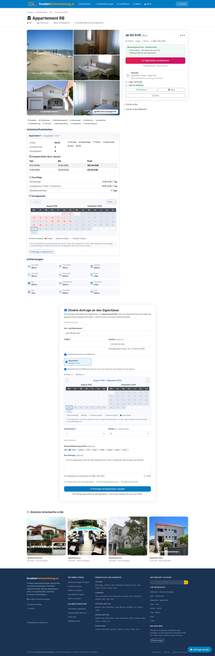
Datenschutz (156, 652)
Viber (172, 90)
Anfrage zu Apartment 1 (42, 252)
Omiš (131, 618)
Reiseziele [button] (86, 4)
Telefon (115, 339)
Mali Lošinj (117, 596)
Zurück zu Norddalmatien (136, 109)
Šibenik (122, 607)
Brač (107, 618)
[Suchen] (186, 582)
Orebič (126, 629)
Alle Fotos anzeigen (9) (106, 112)
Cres (97, 596)
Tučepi (103, 621)
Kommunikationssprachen (79, 446)
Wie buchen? (158, 640)
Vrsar (115, 588)
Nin (51, 12)
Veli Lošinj (110, 599)
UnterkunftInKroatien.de (77, 613)
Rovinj (104, 588)
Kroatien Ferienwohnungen (39, 599)
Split (143, 618)
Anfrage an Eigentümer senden (109, 489)
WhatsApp (142, 90)
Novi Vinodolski (135, 596)
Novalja (125, 596)
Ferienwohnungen (106, 4)
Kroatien (30, 12)
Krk (110, 596)
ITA (88, 450)
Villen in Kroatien (74, 599)
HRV (117, 450)
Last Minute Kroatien (76, 594)
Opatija (98, 599)
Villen (149, 4)
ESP (95, 450)
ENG (81, 450)
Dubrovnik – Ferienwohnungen (162, 592)
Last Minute (124, 4)
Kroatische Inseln (74, 586)
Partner (32, 608)
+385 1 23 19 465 (135, 82)
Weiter (110, 202)
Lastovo (120, 629)
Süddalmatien (102, 615)
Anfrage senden (201, 649)
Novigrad (126, 585)
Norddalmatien (41, 12)
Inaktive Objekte (35, 604)
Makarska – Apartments (159, 600)
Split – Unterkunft (156, 596)
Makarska (124, 618)
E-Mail (67, 339)
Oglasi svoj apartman (180, 652)
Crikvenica (104, 596)
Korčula (113, 629)
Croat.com (72, 617)
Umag (109, 588)
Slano (133, 629)
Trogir (97, 621)
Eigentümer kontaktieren (157, 60)
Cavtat (97, 629)
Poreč (133, 585)
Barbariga (99, 585)
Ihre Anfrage (73, 455)
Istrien (99, 582)
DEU (66, 450)
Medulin (119, 585)
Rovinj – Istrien (155, 608)
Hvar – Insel (154, 604)
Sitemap (167, 652)
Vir (135, 607)
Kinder (118, 429)
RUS (110, 450)
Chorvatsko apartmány (77, 609)
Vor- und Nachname (73, 328)
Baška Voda (100, 618)
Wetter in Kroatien (75, 590)
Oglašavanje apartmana (38, 622)
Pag (116, 607)
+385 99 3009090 (135, 85)
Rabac (97, 588)
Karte (156, 95)
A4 (139, 41)
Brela (112, 618)
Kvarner (99, 593)
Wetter (138, 4)
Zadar (97, 610)
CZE (74, 450)
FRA (102, 450)
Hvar (117, 618)
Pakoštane (110, 607)
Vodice (139, 607)
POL (125, 450)
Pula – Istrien (155, 612)
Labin (113, 585)
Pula (138, 585)
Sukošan (129, 607)
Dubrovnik (100, 626)
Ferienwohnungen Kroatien (78, 582)
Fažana (107, 585)
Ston (137, 629)
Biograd (98, 607)
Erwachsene (70, 429)
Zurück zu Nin (131, 104)
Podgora (137, 618)
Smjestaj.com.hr (74, 621)
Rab (103, 599)
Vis (108, 621)
